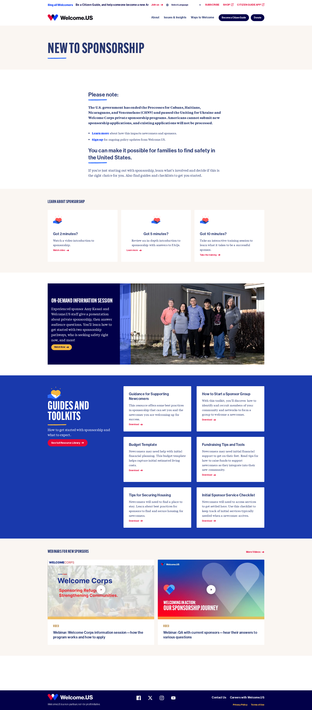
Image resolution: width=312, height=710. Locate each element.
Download (134, 424)
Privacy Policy (240, 704)
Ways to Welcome (202, 17)
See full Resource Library (65, 442)
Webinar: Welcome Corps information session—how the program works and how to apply (98, 634)
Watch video (59, 250)
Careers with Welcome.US (247, 697)
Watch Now (59, 347)
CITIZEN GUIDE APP (249, 4)
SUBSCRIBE (212, 4)
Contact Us (219, 697)
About (155, 17)
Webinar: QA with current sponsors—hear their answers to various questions (210, 634)
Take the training (208, 255)
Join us (155, 4)
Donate (257, 17)
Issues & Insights (175, 17)
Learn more (100, 133)
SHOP (226, 4)
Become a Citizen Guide (234, 17)
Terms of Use (257, 704)
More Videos (253, 552)
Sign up (97, 139)
